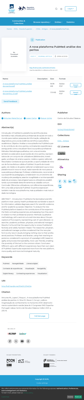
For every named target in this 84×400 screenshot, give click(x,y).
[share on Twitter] (65, 181)
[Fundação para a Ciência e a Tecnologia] (19, 362)
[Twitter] (16, 341)
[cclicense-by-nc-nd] (61, 152)
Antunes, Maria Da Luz (13, 118)
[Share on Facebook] (60, 181)
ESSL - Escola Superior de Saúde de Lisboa (24, 29)
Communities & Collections (18, 22)
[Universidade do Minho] (9, 367)
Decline (70, 397)
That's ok (78, 397)
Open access (62, 56)
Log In (70, 9)
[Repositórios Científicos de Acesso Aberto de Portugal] (12, 333)
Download (75, 86)
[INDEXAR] (23, 333)
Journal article (45, 56)
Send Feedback (10, 101)
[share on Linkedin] (70, 181)
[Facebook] (10, 341)
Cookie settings (42, 383)
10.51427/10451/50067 (66, 130)
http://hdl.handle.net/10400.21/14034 (42, 68)
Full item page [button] (39, 316)
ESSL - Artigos (42, 29)
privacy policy (28, 393)
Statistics (70, 22)
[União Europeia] (51, 367)
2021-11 (33, 56)
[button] (62, 8)
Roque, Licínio (46, 118)
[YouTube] (22, 341)
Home (9, 29)
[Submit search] (56, 8)
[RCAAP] (28, 341)
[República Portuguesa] (56, 362)
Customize (5, 397)
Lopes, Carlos (31, 118)
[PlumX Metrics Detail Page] (61, 167)
